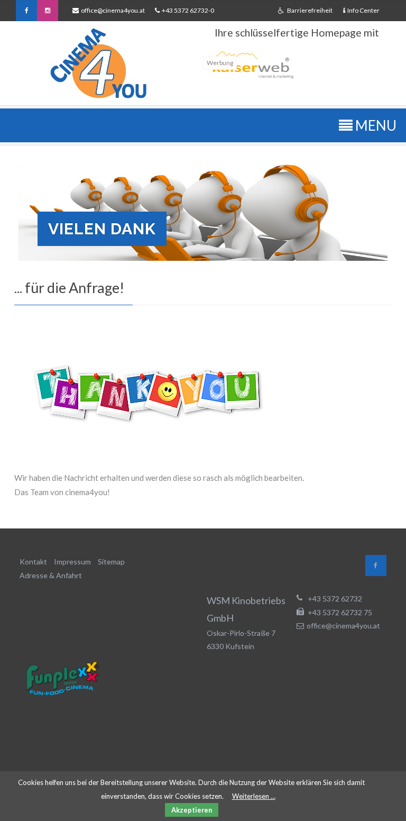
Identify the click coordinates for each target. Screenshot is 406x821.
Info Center (363, 10)
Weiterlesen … (253, 796)
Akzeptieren (191, 810)
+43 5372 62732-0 (187, 10)
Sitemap (111, 561)
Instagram (47, 10)
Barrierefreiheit (309, 10)
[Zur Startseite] (98, 63)
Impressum (72, 561)
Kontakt (33, 561)
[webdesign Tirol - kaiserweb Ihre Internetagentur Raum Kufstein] (251, 80)
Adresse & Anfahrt (51, 575)
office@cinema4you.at (113, 10)
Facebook (26, 10)
